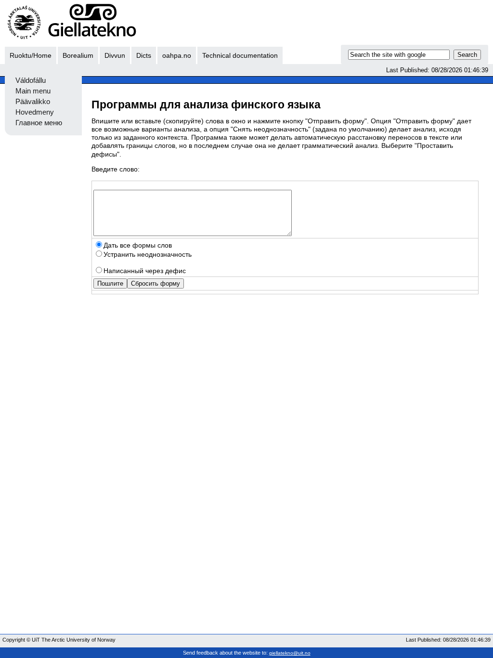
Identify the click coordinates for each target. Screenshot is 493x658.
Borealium (78, 55)
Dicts (143, 55)
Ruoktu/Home (31, 55)
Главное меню (38, 123)
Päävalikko (32, 101)
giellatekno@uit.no (290, 653)
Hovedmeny (34, 112)
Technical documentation (240, 55)
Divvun (114, 55)
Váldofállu (30, 80)
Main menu (33, 91)
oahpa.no (176, 55)
